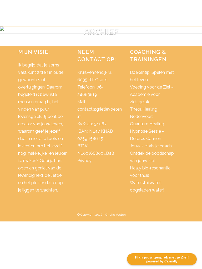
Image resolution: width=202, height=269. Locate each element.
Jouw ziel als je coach (151, 145)
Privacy (84, 160)
